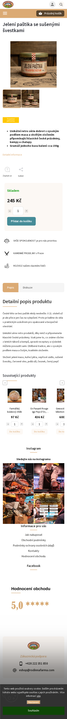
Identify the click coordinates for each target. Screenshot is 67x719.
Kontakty (33, 551)
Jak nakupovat (33, 535)
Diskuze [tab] (28, 288)
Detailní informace (12, 155)
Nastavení (33, 702)
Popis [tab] (10, 288)
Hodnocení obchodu (33, 556)
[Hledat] (61, 4)
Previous (5, 382)
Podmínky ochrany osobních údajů (33, 546)
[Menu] (5, 13)
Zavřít (53, 182)
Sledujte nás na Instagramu (33, 459)
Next (62, 382)
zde (39, 696)
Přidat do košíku (21, 221)
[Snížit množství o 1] (9, 211)
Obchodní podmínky (33, 540)
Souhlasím (33, 711)
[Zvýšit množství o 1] (26, 211)
